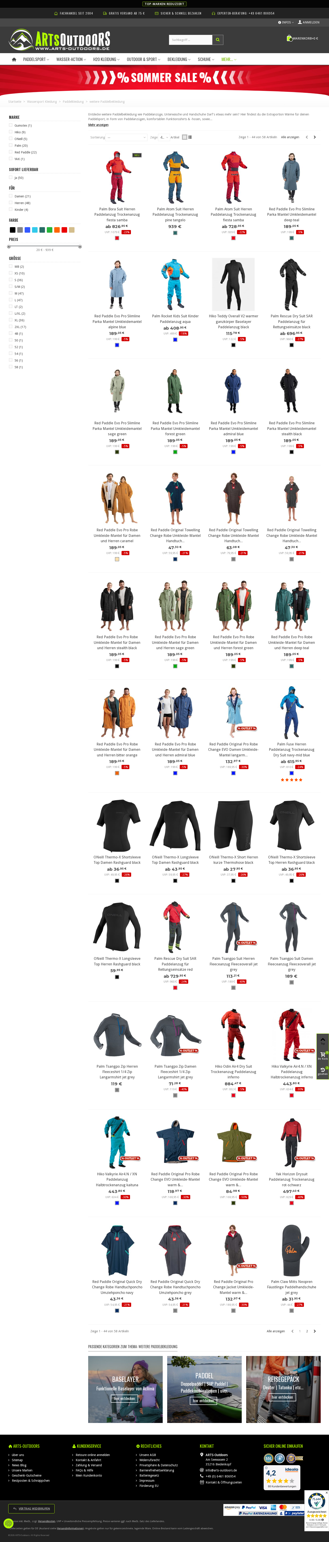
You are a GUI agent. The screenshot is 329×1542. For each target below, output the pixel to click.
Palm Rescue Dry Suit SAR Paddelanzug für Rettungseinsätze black (292, 321)
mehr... (227, 59)
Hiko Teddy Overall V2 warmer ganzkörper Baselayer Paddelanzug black (233, 321)
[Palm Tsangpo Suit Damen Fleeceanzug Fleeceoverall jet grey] (291, 927)
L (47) (19, 300)
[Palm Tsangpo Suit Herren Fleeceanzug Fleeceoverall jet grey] (233, 927)
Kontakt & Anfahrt (88, 1460)
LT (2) (19, 307)
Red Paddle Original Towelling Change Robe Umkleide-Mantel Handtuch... (175, 535)
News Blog (18, 1465)
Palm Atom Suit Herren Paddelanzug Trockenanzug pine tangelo (175, 214)
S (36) (19, 280)
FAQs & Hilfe (84, 1470)
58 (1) (19, 367)
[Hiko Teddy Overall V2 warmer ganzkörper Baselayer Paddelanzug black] (233, 284)
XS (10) (20, 273)
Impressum (146, 1480)
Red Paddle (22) (26, 152)
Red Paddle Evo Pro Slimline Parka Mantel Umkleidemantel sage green (117, 428)
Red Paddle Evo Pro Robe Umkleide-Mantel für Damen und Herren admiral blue (175, 749)
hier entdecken (124, 1398)
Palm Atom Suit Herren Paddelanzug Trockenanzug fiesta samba (233, 214)
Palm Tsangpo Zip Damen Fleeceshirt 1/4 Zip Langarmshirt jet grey (175, 1072)
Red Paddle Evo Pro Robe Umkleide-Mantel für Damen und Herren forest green (233, 642)
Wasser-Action (69, 59)
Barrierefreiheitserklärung (156, 1470)
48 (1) (19, 333)
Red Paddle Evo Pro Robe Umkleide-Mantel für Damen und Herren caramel (117, 535)
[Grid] (184, 137)
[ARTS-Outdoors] (59, 39)
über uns (17, 1455)
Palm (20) (21, 145)
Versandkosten (46, 1521)
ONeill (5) (21, 139)
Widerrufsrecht (149, 1460)
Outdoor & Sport (142, 59)
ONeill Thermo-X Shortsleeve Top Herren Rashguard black (291, 860)
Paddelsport (34, 59)
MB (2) (19, 266)
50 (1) (19, 340)
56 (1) (19, 360)
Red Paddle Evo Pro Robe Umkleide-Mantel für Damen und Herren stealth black (117, 642)
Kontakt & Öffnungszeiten (224, 1482)
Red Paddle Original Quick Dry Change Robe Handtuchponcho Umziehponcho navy (117, 1287)
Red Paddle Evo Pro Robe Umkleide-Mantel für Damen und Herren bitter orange (117, 749)
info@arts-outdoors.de (221, 1470)
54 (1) (19, 354)
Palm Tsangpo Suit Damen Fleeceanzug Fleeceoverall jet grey (292, 964)
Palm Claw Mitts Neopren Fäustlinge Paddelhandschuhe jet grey (291, 1287)
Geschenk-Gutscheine (26, 1475)
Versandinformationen (70, 1528)
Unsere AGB (147, 1455)
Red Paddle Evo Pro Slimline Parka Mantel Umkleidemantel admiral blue (233, 428)
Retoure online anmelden (92, 1455)
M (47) (19, 293)
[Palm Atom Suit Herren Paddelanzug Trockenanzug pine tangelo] (175, 177)
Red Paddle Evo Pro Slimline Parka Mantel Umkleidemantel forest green (175, 428)
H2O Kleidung (104, 59)
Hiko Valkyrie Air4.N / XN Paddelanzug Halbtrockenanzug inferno (292, 1072)
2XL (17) (20, 327)
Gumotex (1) (23, 125)
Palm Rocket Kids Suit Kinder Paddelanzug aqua (175, 319)
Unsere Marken (21, 1470)
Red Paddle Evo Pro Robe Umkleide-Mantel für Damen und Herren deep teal (291, 642)
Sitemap (17, 1460)
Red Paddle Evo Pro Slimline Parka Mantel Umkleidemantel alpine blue (117, 321)
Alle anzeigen (290, 137)
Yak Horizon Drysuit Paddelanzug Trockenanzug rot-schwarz (291, 1179)
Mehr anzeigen (98, 125)
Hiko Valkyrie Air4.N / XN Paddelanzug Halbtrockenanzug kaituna (117, 1179)
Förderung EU (148, 1486)
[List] (190, 137)
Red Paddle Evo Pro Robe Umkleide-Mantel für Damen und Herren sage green (175, 642)
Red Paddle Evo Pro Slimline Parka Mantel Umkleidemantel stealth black (291, 428)
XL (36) (19, 320)
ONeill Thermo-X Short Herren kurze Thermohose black (233, 860)
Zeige (154, 137)
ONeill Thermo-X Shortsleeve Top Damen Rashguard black (117, 860)
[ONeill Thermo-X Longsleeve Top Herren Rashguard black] (117, 927)
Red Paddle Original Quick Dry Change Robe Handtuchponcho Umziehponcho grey (175, 1287)
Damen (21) (23, 196)
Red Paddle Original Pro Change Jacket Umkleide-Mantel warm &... (233, 1287)
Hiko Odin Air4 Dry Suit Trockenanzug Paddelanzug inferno (233, 1072)
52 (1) (19, 347)
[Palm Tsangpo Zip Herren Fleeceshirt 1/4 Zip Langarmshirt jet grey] (117, 1035)
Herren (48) (22, 203)
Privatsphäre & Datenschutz (158, 1465)
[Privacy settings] (8, 1523)
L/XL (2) (20, 313)
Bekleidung (177, 59)
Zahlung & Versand (88, 1465)
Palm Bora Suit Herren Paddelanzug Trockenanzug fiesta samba (117, 214)
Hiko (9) (20, 132)
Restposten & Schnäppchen (30, 1480)
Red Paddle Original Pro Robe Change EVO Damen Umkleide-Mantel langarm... (233, 749)
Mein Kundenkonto (88, 1475)
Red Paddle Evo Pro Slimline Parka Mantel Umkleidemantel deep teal (291, 214)
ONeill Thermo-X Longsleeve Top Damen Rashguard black (175, 860)
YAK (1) (20, 159)
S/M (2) (20, 287)
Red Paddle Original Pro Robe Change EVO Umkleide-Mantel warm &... (175, 1179)
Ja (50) (19, 178)
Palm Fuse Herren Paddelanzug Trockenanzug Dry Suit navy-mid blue (291, 749)
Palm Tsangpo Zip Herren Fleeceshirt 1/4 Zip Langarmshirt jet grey (117, 1072)
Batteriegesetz (149, 1475)
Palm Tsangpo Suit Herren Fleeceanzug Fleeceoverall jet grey (233, 964)
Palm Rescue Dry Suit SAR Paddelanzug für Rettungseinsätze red (175, 964)
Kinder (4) (21, 209)
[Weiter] (314, 137)
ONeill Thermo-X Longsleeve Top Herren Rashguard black (117, 961)
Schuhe (204, 59)
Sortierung (97, 137)
